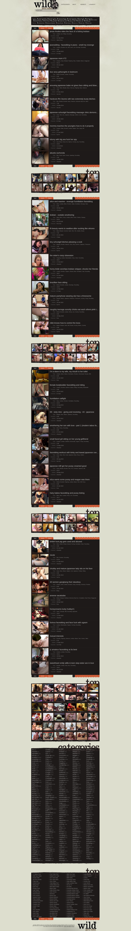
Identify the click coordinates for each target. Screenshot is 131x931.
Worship (89, 853)
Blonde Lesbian (93, 19)
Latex (61, 839)
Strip (83, 271)
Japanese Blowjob (62, 18)
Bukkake (35, 839)
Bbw (58, 101)
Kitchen (61, 832)
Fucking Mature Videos (73, 895)
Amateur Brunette (63, 21)
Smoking (89, 759)
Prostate (75, 826)
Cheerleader (36, 860)
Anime (34, 765)
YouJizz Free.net (88, 916)
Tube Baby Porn (54, 883)
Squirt (64, 155)
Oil (73, 782)
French (61, 757)
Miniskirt (75, 759)
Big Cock (83, 101)
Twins (88, 818)
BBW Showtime (71, 876)
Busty (68, 87)
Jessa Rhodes (60, 23)
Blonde (58, 74)
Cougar (47, 772)
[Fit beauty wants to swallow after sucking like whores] (40, 239)
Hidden (61, 795)
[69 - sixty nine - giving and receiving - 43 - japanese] (40, 422)
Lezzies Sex (87, 881)
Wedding (89, 843)
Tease (88, 799)
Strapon (88, 778)
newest (83, 4)
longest (92, 4)
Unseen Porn (36, 902)
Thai (87, 803)
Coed (67, 455)
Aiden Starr (89, 23)
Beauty (82, 230)
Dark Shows (53, 892)
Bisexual (35, 809)
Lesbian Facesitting (42, 18)
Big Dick (34, 803)
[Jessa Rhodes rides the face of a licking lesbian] (40, 42)
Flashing (48, 858)
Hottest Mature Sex (72, 909)
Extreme (77, 244)
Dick (46, 801)
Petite (74, 807)
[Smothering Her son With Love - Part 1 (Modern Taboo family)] (40, 436)
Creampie (75, 468)
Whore (88, 847)
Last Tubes (36, 890)
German (61, 769)
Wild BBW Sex (88, 899)
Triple (88, 816)
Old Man (75, 784)
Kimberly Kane (41, 23)
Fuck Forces (36, 893)
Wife (90, 374)
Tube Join (35, 881)
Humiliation (77, 203)
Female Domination (72, 18)
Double (47, 814)
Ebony (60, 141)
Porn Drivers (36, 895)
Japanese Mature (77, 19)
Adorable (35, 753)
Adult (34, 908)
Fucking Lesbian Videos (73, 892)
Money (75, 763)
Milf (69, 47)
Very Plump (87, 897)
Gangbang (62, 765)
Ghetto (61, 771)
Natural (75, 771)
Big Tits (34, 805)
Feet (46, 841)
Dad (46, 792)
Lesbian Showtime (72, 913)
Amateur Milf (80, 21)
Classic (47, 751)
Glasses (61, 776)
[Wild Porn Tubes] (47, 8)
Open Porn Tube (88, 911)
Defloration (49, 799)
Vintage (88, 834)
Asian (62, 60)
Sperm (88, 769)
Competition (49, 767)
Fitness (47, 856)
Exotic (47, 828)
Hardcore (85, 87)
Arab (33, 769)
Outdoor (79, 217)
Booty (34, 828)
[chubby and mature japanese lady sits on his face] (40, 579)
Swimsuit (89, 790)
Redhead (66, 598)
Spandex (89, 765)
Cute (47, 788)
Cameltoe (35, 845)
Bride (75, 271)
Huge (80, 128)
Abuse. (73, 926)
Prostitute (76, 828)
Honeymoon (63, 799)
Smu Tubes (53, 881)
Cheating (35, 858)
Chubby (80, 571)
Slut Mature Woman (89, 895)
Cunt (72, 571)
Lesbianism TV (71, 911)
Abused (69, 544)
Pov (74, 818)
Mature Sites (87, 888)
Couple (47, 774)
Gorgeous (62, 780)
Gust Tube (36, 913)
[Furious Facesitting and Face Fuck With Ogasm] (40, 633)
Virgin (88, 835)
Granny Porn (70, 902)
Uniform (76, 114)
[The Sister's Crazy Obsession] (40, 266)
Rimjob (71, 271)
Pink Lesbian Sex (88, 890)
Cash (33, 849)
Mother (75, 767)
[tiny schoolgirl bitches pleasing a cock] (40, 252)
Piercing (75, 809)
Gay (60, 767)
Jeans (71, 47)
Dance (47, 793)
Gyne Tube (36, 915)
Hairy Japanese (38, 19)
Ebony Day (53, 895)
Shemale (75, 860)
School (75, 849)
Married (61, 858)
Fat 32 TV (69, 885)
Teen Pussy (47, 21)
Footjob (61, 751)
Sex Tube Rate (54, 877)
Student (88, 784)
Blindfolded (35, 816)
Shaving (75, 858)
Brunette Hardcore (39, 21)
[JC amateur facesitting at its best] (40, 660)
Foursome (62, 755)
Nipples (74, 128)
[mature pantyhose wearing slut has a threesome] (40, 306)
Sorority (77, 311)
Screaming (76, 851)
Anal (58, 141)
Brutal (34, 837)
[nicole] (40, 565)
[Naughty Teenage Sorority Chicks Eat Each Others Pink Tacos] (40, 320)
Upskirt (88, 830)
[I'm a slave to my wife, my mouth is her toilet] (40, 382)
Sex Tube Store (54, 879)
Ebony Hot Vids (54, 900)
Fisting (47, 855)
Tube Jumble (36, 899)
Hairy (74, 60)
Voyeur (88, 837)
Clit (46, 753)
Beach (34, 792)
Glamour (62, 774)
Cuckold (48, 780)
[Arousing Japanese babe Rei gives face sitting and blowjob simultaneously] (40, 96)
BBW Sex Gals (71, 874)
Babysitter (35, 780)
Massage (72, 114)
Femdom (69, 203)
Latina (65, 325)
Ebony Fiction (53, 899)
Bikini (65, 203)
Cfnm (33, 856)
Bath (33, 784)
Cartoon (34, 847)
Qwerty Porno (37, 897)
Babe (61, 87)
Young (86, 298)
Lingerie (61, 851)
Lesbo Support (88, 876)
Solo (87, 761)
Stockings (71, 284)
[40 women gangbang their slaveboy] (40, 592)
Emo (47, 820)
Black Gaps (53, 888)
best (74, 4)
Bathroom (35, 786)
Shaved (75, 856)
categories (65, 4)
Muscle (75, 769)
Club (47, 759)
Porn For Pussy (88, 906)
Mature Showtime (88, 886)
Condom (48, 771)
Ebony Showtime (54, 904)
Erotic (47, 822)
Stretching (89, 780)
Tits (75, 230)
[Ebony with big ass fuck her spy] (40, 150)
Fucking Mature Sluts (72, 893)
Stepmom (89, 774)
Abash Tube (36, 906)
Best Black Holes (54, 886)
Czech (47, 790)
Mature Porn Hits (88, 885)
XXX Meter (87, 902)
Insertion (62, 813)
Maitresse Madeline (51, 23)
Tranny (88, 814)
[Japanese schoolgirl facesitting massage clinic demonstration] (40, 123)
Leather (61, 843)
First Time (48, 851)
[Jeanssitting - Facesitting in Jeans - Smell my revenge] (40, 55)
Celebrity (35, 855)
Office (74, 780)
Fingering (70, 60)
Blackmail (35, 814)
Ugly (87, 820)
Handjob (78, 60)
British (61, 544)
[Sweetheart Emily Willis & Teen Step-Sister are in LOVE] (40, 673)
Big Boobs (75, 611)
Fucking (74, 141)
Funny (64, 217)
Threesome (87, 244)
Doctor (47, 807)
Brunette (63, 47)
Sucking (82, 298)
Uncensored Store (38, 900)
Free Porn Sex (87, 908)
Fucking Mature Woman (73, 897)
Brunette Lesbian (52, 18)
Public (75, 830)
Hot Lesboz (70, 908)
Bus (33, 841)
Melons (79, 325)
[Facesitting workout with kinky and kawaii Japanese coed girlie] (40, 463)
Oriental (75, 792)
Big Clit (34, 799)
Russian (86, 374)
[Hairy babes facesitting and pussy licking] (40, 503)
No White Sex (53, 915)
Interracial (78, 101)
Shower (88, 750)
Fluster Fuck (36, 888)
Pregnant (76, 820)
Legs (60, 845)
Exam (47, 826)
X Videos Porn (37, 874)
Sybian (88, 793)
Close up (72, 87)
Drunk (47, 816)
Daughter (48, 795)
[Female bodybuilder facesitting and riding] (40, 395)
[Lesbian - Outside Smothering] (40, 225)
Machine (62, 855)
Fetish (75, 217)
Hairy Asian (85, 19)
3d (33, 750)
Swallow (79, 230)
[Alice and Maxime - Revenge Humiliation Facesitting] (40, 212)
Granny (67, 155)
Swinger (89, 792)
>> (98, 28)
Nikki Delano (68, 23)
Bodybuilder (85, 387)
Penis (74, 803)
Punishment (76, 832)
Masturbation (68, 257)
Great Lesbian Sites (72, 904)
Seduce (75, 855)
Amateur (58, 47)
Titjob (88, 809)
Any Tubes (36, 911)
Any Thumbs (36, 909)
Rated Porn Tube (54, 876)
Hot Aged (69, 906)
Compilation (81, 598)
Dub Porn (35, 886)
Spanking (72, 155)
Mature (82, 60)
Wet (87, 845)
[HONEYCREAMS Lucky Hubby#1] (40, 619)
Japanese (67, 114)
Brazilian (35, 830)
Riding (64, 33)
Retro (74, 839)
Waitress (89, 839)
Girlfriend (67, 441)
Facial (64, 141)
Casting (34, 851)
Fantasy (48, 837)
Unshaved (89, 828)
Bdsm (58, 203)
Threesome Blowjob (47, 19)
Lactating (62, 835)
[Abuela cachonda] (40, 163)
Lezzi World (87, 883)
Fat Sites (69, 886)
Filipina (47, 847)
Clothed (48, 757)
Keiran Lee (75, 23)
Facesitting (69, 33)
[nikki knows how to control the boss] (40, 333)
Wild (87, 851)
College (47, 765)
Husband (62, 807)
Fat (46, 839)
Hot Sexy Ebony (54, 908)
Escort (47, 824)
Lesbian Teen (69, 19)
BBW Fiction (53, 916)
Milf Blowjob (87, 21)
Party (74, 801)
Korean (61, 834)
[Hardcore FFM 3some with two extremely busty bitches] (40, 109)
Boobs (34, 826)
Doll (46, 811)
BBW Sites (70, 877)
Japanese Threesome (59, 19)
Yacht (88, 855)
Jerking (61, 824)
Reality (75, 835)
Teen (61, 114)
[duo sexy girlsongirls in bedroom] (40, 82)
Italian (73, 203)
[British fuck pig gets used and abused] (40, 552)
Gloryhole (62, 778)
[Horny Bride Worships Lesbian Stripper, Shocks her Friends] (40, 279)
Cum (47, 782)
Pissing (75, 811)
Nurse (75, 776)
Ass (66, 47)
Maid (60, 856)
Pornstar (75, 816)
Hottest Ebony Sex (55, 909)
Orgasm (67, 271)
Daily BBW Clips (71, 881)
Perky (74, 805)
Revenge (78, 47)
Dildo (47, 803)
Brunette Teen (89, 18)
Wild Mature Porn (88, 900)
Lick (62, 33)
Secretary (76, 853)
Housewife (62, 801)
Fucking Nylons (71, 899)
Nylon (74, 778)
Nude (74, 774)
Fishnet (47, 853)
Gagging (62, 763)
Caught (34, 853)
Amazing (35, 759)
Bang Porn (36, 885)
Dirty (74, 244)
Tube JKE (86, 913)
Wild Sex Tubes (37, 876)
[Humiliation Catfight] (40, 409)
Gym (60, 786)
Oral (74, 786)
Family (47, 835)
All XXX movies (37, 879)
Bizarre (34, 811)
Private (75, 824)
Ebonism (52, 893)
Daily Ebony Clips (54, 890)
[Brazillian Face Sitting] (40, 293)
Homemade (81, 374)
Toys (87, 813)
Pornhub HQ (36, 892)
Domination (70, 374)
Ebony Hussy (53, 902)
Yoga (88, 856)
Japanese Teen (72, 21)
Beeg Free (86, 915)
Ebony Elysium (54, 897)
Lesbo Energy (70, 916)
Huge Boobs (54, 21)
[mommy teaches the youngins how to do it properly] (40, 136)
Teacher (88, 797)
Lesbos (86, 877)
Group (74, 584)
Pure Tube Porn (54, 874)
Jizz (60, 826)
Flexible (48, 860)
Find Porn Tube (88, 909)
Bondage (35, 824)
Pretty (74, 822)
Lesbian (58, 33)
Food (60, 750)
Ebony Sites (53, 906)
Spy (78, 141)
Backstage (35, 782)
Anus (33, 767)
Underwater (90, 824)
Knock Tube (36, 877)
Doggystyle (87, 60)
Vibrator (88, 832)
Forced (61, 753)
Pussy (61, 428)
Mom (58, 428)
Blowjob (66, 60)
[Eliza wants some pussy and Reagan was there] (40, 490)
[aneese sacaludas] (40, 606)
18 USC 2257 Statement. (68, 926)
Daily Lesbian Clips (72, 883)
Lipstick (61, 853)
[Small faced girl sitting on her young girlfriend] (40, 449)
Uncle (88, 822)
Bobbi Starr (82, 23)
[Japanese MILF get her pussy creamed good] (40, 476)
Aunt (33, 776)
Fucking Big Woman (72, 888)
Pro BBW (86, 893)
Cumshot (66, 230)
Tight (87, 807)
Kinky (75, 455)
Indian (61, 809)
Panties (75, 797)
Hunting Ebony (54, 911)
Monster (75, 765)
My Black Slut (53, 913)
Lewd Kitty (86, 879)
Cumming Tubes (71, 879)
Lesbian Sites (70, 915)
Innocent (62, 811)
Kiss (69, 665)
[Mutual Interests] (40, 646)
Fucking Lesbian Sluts (73, 890)
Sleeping (83, 217)
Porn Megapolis (88, 892)
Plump (75, 813)
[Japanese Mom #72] (40, 69)
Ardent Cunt (36, 883)
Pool (74, 814)
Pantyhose (72, 298)
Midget (75, 755)
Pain (74, 795)
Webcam (89, 841)
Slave (86, 203)
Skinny (70, 311)
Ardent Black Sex (54, 885)
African (34, 755)
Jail (60, 818)
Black (87, 101)
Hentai (61, 793)
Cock (47, 761)
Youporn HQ (36, 904)
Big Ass (70, 141)
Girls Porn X (87, 904)
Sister (76, 257)
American (83, 584)
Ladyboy (62, 837)
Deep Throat (87, 598)
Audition (34, 774)
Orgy (74, 790)
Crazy (73, 257)
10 (95, 28)
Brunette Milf (81, 18)
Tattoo (86, 638)
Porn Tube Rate (37, 916)
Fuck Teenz (70, 900)
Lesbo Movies (87, 874)
